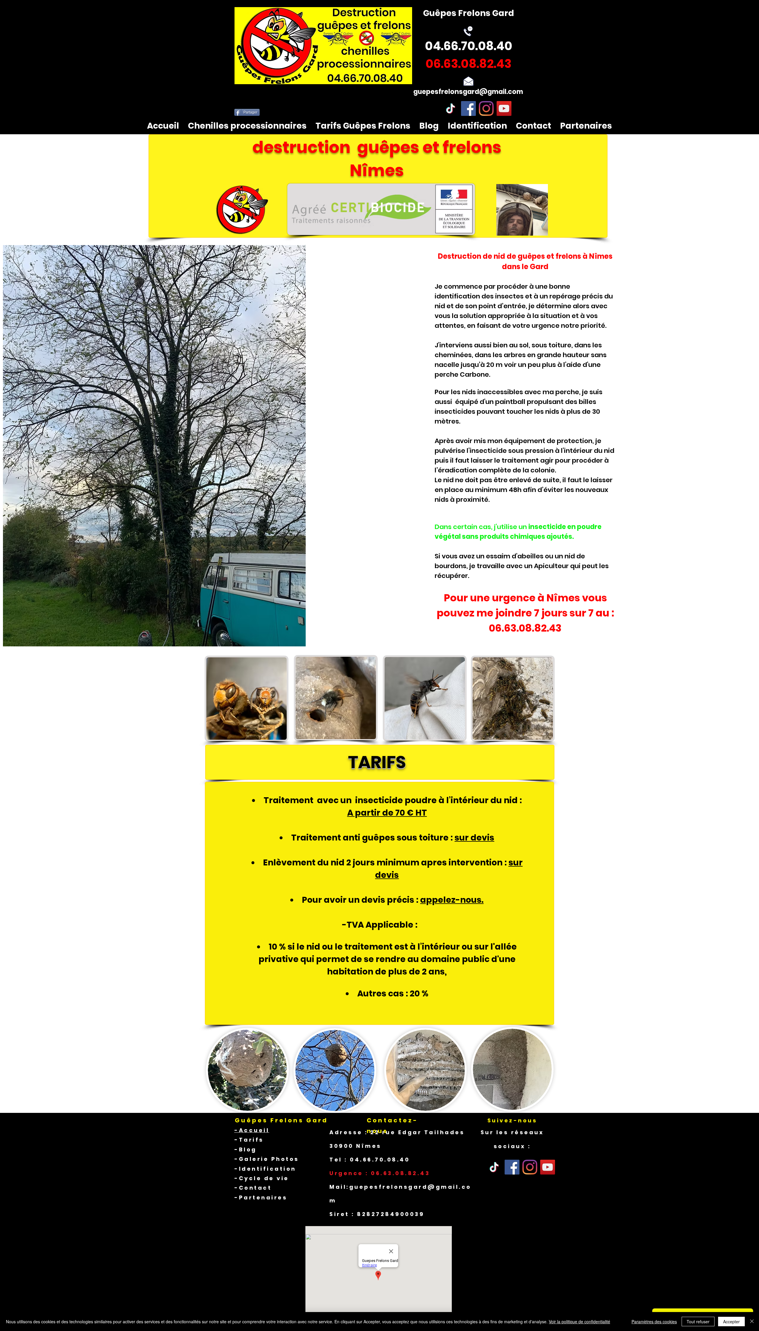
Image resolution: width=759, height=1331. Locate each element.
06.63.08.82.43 (525, 628)
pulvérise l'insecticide (471, 450)
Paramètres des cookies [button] (654, 1321)
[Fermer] (751, 1321)
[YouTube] (504, 108)
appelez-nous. (452, 900)
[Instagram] (486, 108)
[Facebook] (468, 108)
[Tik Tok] (494, 1167)
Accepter (731, 1321)
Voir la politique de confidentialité (579, 1321)
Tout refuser (698, 1321)
